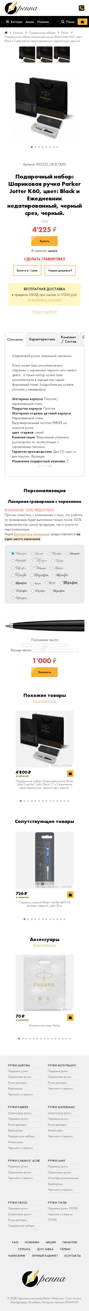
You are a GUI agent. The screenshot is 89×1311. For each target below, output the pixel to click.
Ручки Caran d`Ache (24, 1160)
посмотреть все (44, 700)
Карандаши (15, 1088)
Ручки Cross (17, 1202)
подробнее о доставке (44, 299)
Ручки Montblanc (62, 1065)
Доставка (45, 1249)
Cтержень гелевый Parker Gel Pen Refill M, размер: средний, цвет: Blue (44, 904)
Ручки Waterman (61, 1107)
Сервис (65, 1249)
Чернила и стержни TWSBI (60, 1217)
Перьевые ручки (18, 1071)
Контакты (73, 1256)
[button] (32, 147)
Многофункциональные (63, 1178)
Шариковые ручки (19, 1077)
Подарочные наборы (21, 1136)
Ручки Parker (18, 1107)
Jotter (44, 220)
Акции (51, 1242)
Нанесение (16, 1256)
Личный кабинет (45, 1256)
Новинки (32, 1242)
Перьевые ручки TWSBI (63, 1208)
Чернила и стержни (20, 1094)
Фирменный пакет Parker (44, 1025)
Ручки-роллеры (17, 1083)
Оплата (24, 1249)
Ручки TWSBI (57, 1202)
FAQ (15, 1242)
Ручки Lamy (56, 1160)
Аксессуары (15, 1142)
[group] (44, 108)
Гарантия (70, 1242)
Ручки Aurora (19, 1065)
